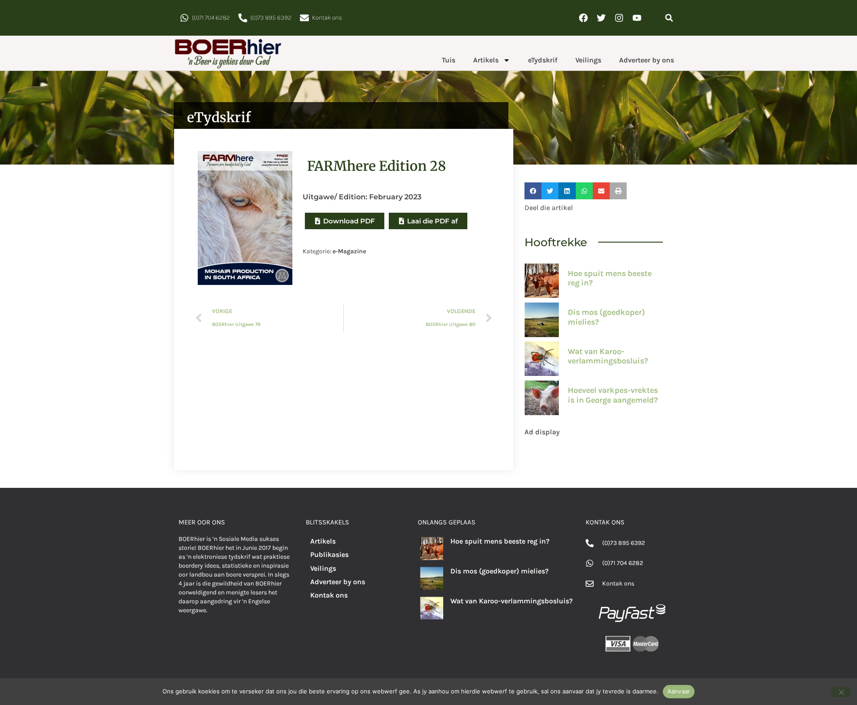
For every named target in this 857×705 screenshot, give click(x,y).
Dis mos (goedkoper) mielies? (606, 317)
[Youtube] (637, 18)
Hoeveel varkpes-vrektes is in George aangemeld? (613, 395)
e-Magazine (349, 251)
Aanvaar (679, 691)
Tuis (448, 60)
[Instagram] (619, 18)
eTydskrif (542, 60)
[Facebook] (583, 18)
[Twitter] (601, 18)
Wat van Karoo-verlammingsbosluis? (608, 356)
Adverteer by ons (646, 60)
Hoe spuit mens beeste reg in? (610, 278)
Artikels (486, 60)
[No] (841, 692)
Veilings (588, 60)
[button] (669, 18)
